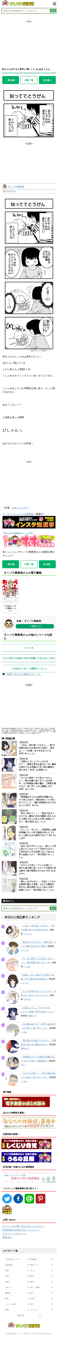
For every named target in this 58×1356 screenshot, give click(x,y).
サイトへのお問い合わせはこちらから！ (23, 1226)
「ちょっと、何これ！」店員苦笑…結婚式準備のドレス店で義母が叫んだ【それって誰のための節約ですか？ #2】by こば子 (37, 833)
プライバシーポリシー (14, 1233)
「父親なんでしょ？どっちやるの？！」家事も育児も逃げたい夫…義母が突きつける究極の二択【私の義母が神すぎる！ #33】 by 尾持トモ (37, 765)
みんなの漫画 (21, 674)
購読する (9, 901)
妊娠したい (33, 1265)
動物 (7, 1310)
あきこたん (35, 674)
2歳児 (31, 1282)
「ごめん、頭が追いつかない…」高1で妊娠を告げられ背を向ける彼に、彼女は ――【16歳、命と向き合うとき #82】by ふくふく (37, 749)
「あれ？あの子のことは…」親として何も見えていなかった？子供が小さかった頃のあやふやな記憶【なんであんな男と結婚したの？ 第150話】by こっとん (37, 852)
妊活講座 (33, 1259)
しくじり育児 (10, 1304)
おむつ (8, 1287)
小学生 (32, 1298)
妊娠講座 (8, 1265)
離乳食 (8, 1293)
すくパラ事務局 (16, 186)
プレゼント (33, 1310)
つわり (32, 1270)
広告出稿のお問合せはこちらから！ (21, 1229)
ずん (23, 1064)
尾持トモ (32, 1015)
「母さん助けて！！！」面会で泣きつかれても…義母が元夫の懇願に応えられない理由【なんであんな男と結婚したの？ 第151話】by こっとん (37, 817)
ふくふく (28, 933)
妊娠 (7, 1270)
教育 (7, 1298)
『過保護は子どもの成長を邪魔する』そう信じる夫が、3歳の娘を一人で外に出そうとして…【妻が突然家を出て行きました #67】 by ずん (37, 801)
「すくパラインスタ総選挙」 (20, 514)
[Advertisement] (29, 41)
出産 (7, 1276)
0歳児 (10, 674)
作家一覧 (29, 80)
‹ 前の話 (11, 80)
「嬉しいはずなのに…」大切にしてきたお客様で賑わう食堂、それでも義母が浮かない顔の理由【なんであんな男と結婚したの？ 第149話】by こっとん (37, 885)
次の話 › (47, 80)
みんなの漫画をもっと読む (19, 532)
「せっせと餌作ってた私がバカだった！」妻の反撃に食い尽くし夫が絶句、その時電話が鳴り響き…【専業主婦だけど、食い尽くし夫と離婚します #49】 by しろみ (37, 783)
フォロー (9, 551)
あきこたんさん (20, 507)
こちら (27, 733)
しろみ (27, 966)
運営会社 (7, 1237)
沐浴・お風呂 (34, 1287)
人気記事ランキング (13, 1259)
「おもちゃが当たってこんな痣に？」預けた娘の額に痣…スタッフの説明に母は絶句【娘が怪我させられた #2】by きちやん (37, 869)
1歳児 (7, 1282)
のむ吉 (27, 999)
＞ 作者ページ (35, 626)
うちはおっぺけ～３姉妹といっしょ (10, 608)
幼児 (31, 1293)
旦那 (31, 1304)
